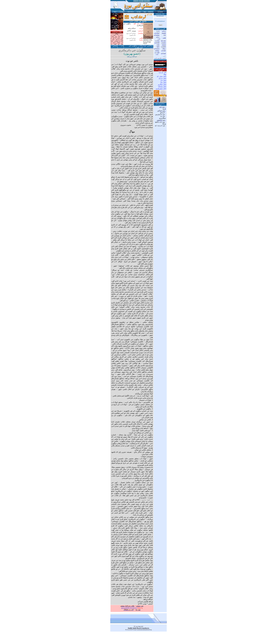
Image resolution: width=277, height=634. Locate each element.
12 (122, 608)
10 (126, 608)
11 (124, 608)
